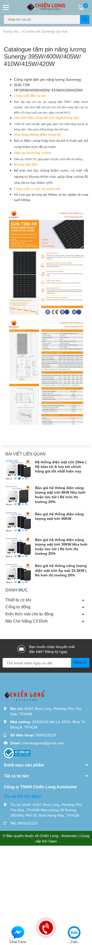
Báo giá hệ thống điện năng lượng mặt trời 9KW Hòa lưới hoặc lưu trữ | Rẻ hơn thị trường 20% (60, 494)
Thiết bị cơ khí (18, 599)
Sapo (52, 841)
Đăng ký (80, 662)
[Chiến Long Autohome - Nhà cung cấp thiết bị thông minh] (46, 7)
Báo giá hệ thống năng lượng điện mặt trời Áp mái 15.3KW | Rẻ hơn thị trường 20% (61, 570)
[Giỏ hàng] (81, 7)
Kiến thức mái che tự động (29, 613)
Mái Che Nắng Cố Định (26, 620)
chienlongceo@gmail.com (43, 743)
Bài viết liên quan (25, 453)
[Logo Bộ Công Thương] (17, 753)
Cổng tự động (17, 606)
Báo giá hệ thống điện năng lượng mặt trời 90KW (59, 516)
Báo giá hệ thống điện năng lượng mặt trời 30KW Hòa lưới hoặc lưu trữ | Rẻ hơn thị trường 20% (61, 546)
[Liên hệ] (18, 932)
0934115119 (46, 735)
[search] (84, 19)
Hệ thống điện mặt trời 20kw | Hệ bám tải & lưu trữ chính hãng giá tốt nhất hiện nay (60, 466)
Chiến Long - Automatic (58, 835)
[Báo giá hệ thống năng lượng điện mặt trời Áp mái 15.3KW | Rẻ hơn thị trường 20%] (18, 573)
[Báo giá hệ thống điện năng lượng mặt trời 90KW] (18, 522)
